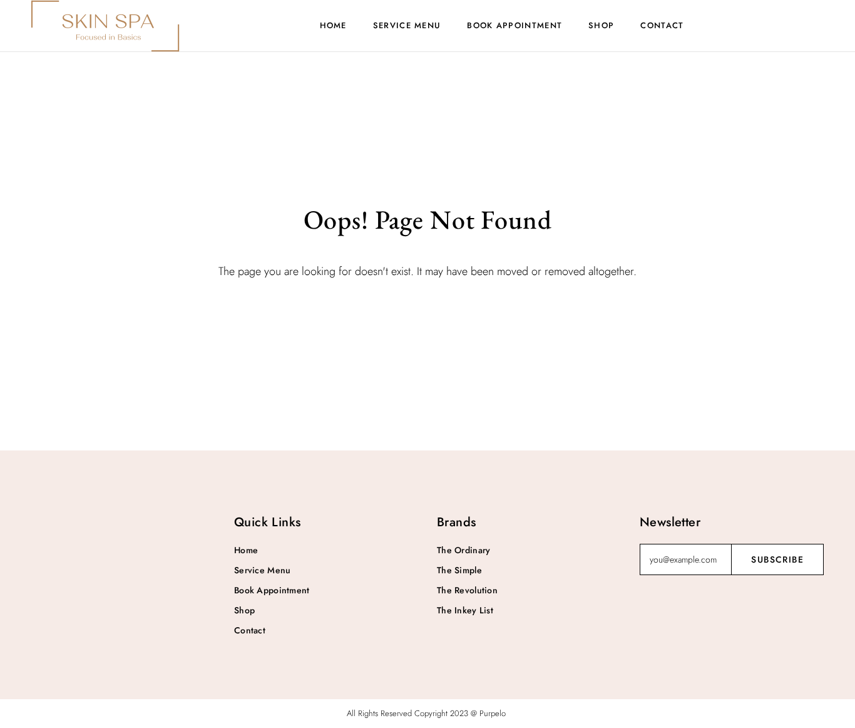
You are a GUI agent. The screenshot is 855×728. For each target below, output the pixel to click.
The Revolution (467, 590)
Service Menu (407, 25)
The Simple (459, 570)
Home (333, 25)
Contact (661, 25)
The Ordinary (463, 550)
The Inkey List (465, 610)
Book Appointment (514, 25)
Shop (601, 25)
